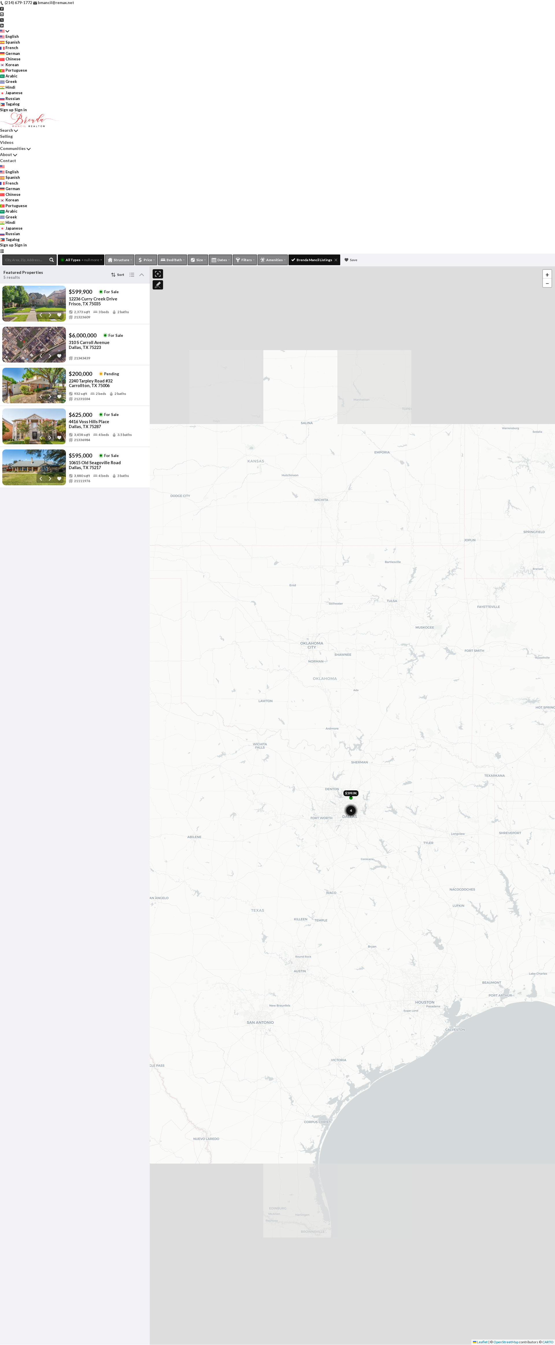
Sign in (20, 109)
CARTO (548, 1342)
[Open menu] (2, 251)
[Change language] (4, 31)
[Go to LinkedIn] (2, 25)
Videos (7, 142)
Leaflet (482, 1342)
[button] (547, 274)
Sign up (7, 109)
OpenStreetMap (505, 1342)
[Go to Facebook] (2, 8)
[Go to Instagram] (2, 14)
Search (6, 130)
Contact (8, 160)
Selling (6, 136)
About (6, 154)
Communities (13, 148)
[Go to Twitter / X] (2, 19)
